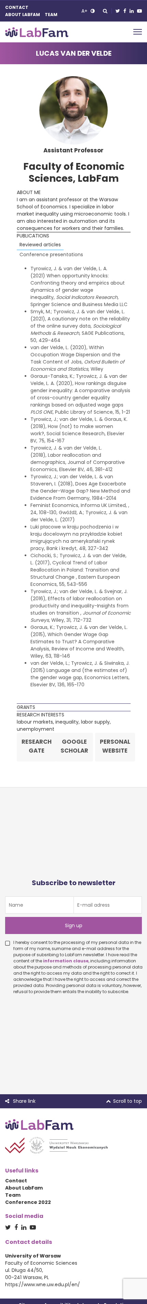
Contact (16, 7)
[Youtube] (139, 11)
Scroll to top (127, 1101)
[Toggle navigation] (137, 31)
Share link (24, 1101)
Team (51, 14)
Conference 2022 (28, 1202)
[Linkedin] (132, 11)
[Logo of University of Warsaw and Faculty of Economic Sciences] (56, 1144)
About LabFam (22, 14)
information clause (66, 961)
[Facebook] (124, 11)
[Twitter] (118, 11)
